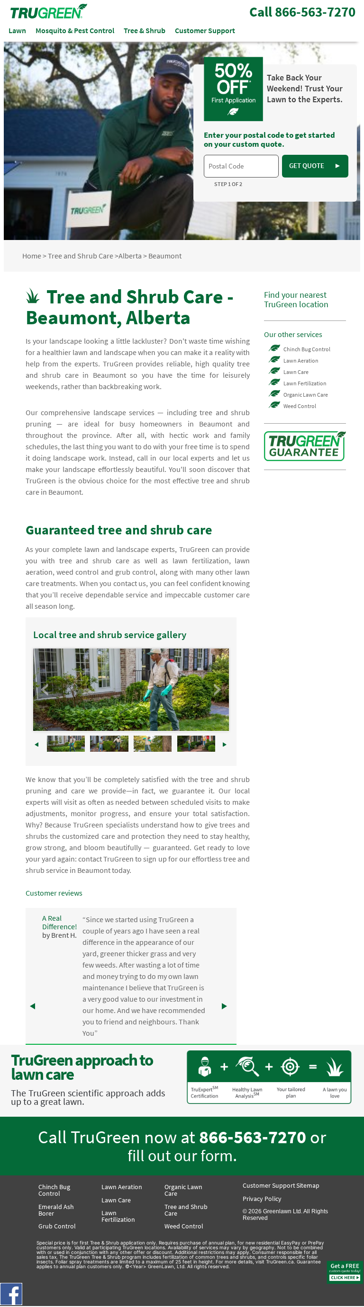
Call (302, 12)
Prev (45, 689)
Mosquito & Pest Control (75, 30)
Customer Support (205, 30)
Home (31, 255)
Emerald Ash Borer (56, 1210)
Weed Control (299, 405)
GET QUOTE (315, 165)
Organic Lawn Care (305, 394)
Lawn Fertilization (305, 383)
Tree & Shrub (144, 30)
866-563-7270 (252, 1137)
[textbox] (241, 166)
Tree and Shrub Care (80, 255)
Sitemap (307, 1185)
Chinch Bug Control (306, 349)
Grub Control (57, 1226)
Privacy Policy (262, 1198)
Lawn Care (296, 371)
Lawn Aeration (300, 360)
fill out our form (180, 1155)
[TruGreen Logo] (49, 15)
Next (216, 689)
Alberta (130, 255)
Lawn (17, 30)
